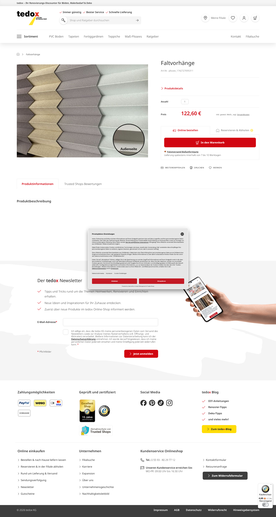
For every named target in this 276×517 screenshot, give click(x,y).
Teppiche (114, 36)
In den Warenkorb (212, 142)
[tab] (185, 130)
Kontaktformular (216, 460)
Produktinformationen (38, 184)
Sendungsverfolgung (33, 480)
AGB (177, 510)
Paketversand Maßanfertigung (182, 151)
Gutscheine (27, 493)
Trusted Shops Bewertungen (83, 184)
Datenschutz (194, 510)
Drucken (199, 167)
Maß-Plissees (133, 36)
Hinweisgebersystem (246, 510)
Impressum (161, 510)
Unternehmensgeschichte (98, 487)
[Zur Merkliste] (233, 18)
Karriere (87, 466)
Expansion (88, 473)
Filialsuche (252, 36)
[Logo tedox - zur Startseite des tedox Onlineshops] (32, 18)
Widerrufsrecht (217, 510)
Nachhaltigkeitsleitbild (95, 493)
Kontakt (236, 36)
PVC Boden (56, 36)
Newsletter (27, 487)
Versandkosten (243, 114)
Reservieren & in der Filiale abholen (42, 466)
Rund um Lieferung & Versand (39, 473)
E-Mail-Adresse (47, 322)
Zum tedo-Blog (221, 429)
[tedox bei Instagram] (169, 403)
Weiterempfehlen (175, 167)
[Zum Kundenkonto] (244, 18)
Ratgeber (153, 36)
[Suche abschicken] (137, 20)
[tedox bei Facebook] (143, 403)
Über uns (87, 480)
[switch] (265, 505)
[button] (82, 111)
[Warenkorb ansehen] (255, 18)
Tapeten (73, 36)
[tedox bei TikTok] (161, 403)
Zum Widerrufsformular (227, 475)
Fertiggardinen (93, 36)
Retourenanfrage (216, 466)
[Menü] (271, 485)
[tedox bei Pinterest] (152, 403)
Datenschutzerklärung (83, 339)
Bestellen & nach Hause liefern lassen (43, 460)
